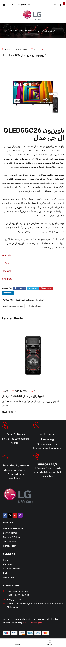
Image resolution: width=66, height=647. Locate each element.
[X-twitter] (10, 515)
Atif (6, 49)
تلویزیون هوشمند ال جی (13, 306)
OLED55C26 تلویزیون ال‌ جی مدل (29, 300)
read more (7, 412)
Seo (21, 30)
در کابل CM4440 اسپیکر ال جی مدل (23, 396)
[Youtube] (15, 515)
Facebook (6, 271)
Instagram (7, 279)
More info (6, 255)
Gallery (6, 573)
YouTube (6, 263)
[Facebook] (5, 515)
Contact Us (8, 577)
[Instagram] (20, 515)
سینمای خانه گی (34, 306)
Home (14, 30)
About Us (7, 564)
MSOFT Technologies (32, 622)
